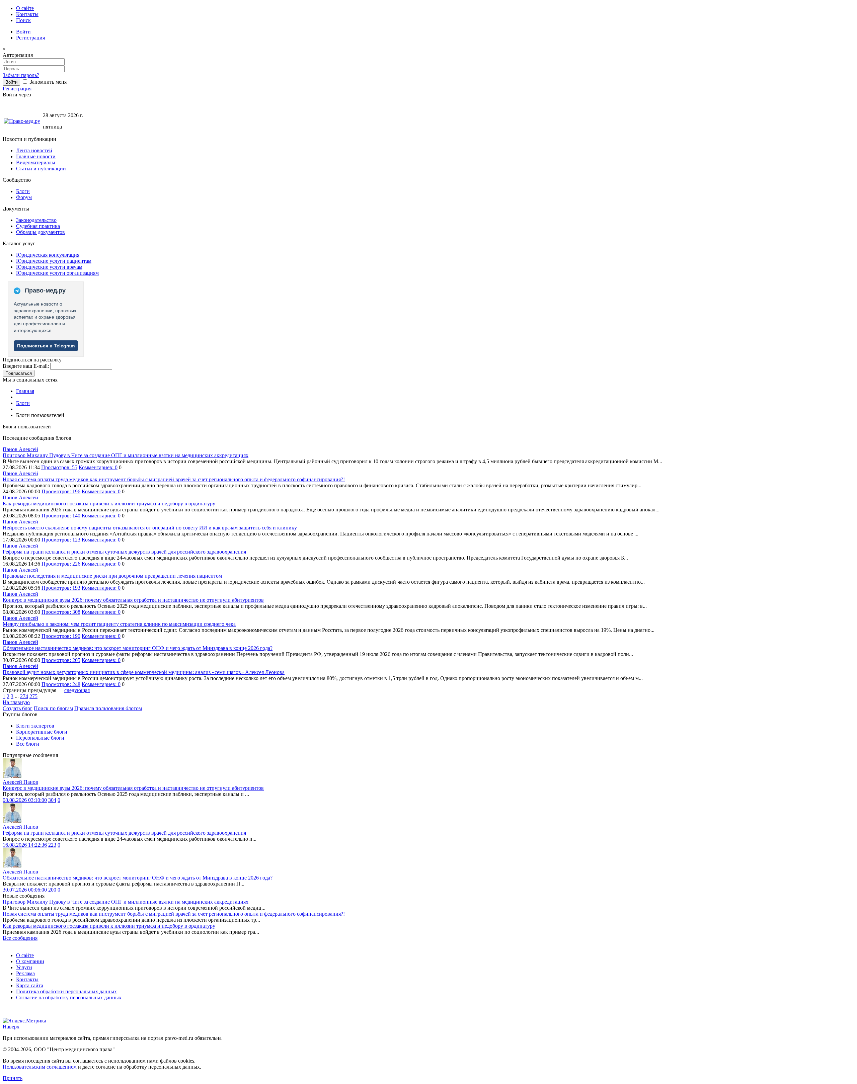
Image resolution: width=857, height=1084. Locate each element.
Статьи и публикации (41, 168)
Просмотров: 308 (61, 612)
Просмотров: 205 (61, 660)
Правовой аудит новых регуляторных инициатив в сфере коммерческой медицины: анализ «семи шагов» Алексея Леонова (144, 672)
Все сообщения (20, 938)
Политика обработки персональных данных (66, 991)
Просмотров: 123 (61, 540)
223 (52, 845)
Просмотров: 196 (61, 491)
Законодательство (36, 220)
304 (52, 800)
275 (33, 696)
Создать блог (17, 708)
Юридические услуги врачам (49, 267)
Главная (25, 391)
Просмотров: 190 (61, 636)
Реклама (25, 973)
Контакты (27, 14)
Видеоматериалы (35, 162)
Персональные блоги (40, 738)
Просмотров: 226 (61, 564)
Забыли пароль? (21, 75)
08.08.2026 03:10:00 (25, 800)
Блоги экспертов (35, 726)
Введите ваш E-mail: (26, 366)
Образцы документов (40, 232)
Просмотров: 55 (59, 467)
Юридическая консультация (47, 255)
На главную (16, 702)
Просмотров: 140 (61, 515)
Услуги (24, 967)
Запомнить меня (47, 82)
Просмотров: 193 (61, 588)
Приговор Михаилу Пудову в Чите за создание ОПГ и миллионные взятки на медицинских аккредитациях (125, 455)
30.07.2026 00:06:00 (25, 890)
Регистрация (30, 37)
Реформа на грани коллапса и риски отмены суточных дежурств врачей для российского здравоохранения (124, 552)
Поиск (23, 20)
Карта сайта (29, 985)
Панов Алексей (20, 449)
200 (52, 890)
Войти (23, 31)
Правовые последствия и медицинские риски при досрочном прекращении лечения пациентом (112, 576)
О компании (30, 961)
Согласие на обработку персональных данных (69, 997)
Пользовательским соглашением (40, 1067)
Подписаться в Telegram (46, 345)
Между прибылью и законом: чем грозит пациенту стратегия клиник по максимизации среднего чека (119, 624)
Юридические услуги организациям (57, 273)
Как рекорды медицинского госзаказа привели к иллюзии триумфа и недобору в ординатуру (109, 503)
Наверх (11, 1026)
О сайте (25, 8)
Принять (12, 1078)
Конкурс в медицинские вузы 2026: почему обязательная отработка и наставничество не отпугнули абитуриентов (133, 600)
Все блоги (27, 744)
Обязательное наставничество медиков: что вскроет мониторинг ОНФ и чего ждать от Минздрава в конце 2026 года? (137, 648)
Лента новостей (34, 150)
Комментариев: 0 (98, 467)
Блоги (23, 191)
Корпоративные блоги (41, 732)
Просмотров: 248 (61, 684)
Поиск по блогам (53, 708)
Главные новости (36, 156)
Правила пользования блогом (108, 708)
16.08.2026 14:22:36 (25, 845)
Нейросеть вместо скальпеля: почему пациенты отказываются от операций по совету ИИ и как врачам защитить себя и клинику (150, 527)
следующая (77, 690)
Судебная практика (38, 226)
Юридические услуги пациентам (53, 261)
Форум (24, 197)
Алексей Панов (20, 782)
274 (24, 696)
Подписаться (18, 373)
